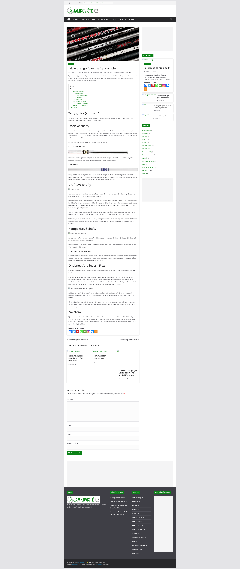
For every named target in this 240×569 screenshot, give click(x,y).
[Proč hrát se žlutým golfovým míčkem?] (149, 98)
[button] (125, 19)
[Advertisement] (157, 39)
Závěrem (74, 108)
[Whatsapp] (81, 331)
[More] (96, 331)
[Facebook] (70, 331)
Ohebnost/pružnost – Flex (79, 105)
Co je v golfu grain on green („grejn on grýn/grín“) (162, 107)
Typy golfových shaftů (78, 91)
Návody (75, 19)
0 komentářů (86, 72)
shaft (111, 72)
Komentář (71, 399)
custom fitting (95, 72)
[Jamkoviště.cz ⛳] (69, 19)
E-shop (131, 19)
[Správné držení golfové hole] (99, 351)
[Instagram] (88, 331)
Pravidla (144, 142)
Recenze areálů (147, 146)
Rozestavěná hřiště (148, 161)
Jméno (69, 425)
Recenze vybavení (147, 155)
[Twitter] (74, 331)
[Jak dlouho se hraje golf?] (157, 60)
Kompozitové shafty (80, 101)
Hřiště (122, 19)
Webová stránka (72, 443)
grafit (104, 72)
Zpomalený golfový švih (128, 340)
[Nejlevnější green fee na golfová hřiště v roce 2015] (75, 351)
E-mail (69, 434)
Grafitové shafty (79, 99)
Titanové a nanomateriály (83, 103)
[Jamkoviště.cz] (83, 497)
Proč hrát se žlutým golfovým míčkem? (163, 97)
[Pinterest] (77, 331)
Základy (144, 173)
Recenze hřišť (146, 152)
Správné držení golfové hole (100, 357)
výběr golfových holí (119, 72)
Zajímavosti (85, 19)
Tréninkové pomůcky (148, 167)
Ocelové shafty (78, 93)
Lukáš (79, 72)
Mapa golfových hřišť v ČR (118, 502)
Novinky (144, 139)
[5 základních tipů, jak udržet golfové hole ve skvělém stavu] (128, 351)
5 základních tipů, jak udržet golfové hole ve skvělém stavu (128, 372)
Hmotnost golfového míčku (78, 340)
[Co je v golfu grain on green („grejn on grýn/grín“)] (147, 108)
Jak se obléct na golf (96, 3)
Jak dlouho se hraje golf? (157, 67)
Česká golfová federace (117, 498)
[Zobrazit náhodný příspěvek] (171, 19)
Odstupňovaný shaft (82, 95)
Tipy (93, 19)
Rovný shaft (80, 97)
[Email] (85, 331)
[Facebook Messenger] (92, 331)
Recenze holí (146, 149)
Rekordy (144, 158)
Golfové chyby (103, 19)
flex (101, 72)
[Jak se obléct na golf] (147, 117)
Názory (114, 19)
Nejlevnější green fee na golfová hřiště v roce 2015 (77, 358)
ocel (108, 72)
